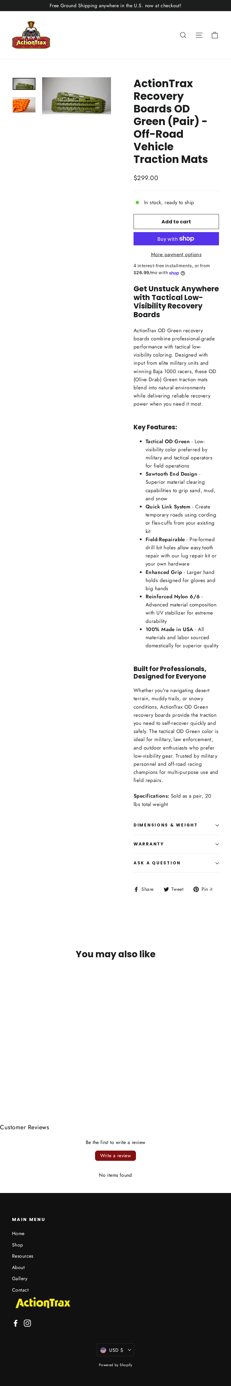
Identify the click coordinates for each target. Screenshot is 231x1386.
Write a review (115, 1155)
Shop (17, 1244)
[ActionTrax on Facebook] (15, 1323)
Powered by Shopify (115, 1365)
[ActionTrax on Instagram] (27, 1323)
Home (18, 1233)
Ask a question (157, 863)
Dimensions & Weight (166, 825)
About (18, 1267)
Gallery (19, 1278)
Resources (22, 1256)
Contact (20, 1289)
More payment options (176, 254)
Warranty (149, 844)
